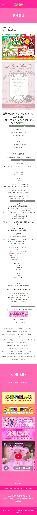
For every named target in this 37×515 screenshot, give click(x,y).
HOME (9, 496)
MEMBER (19, 496)
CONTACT (18, 501)
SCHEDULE (26, 496)
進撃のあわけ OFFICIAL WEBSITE (18, 510)
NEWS (14, 496)
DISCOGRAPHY (8, 498)
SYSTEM (31, 498)
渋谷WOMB (26, 382)
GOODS (16, 498)
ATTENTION (23, 498)
